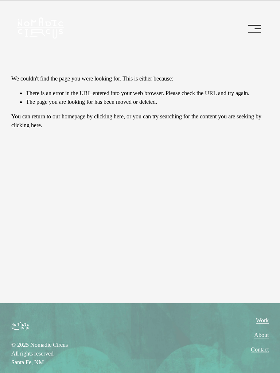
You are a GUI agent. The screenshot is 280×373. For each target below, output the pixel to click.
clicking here (109, 116)
